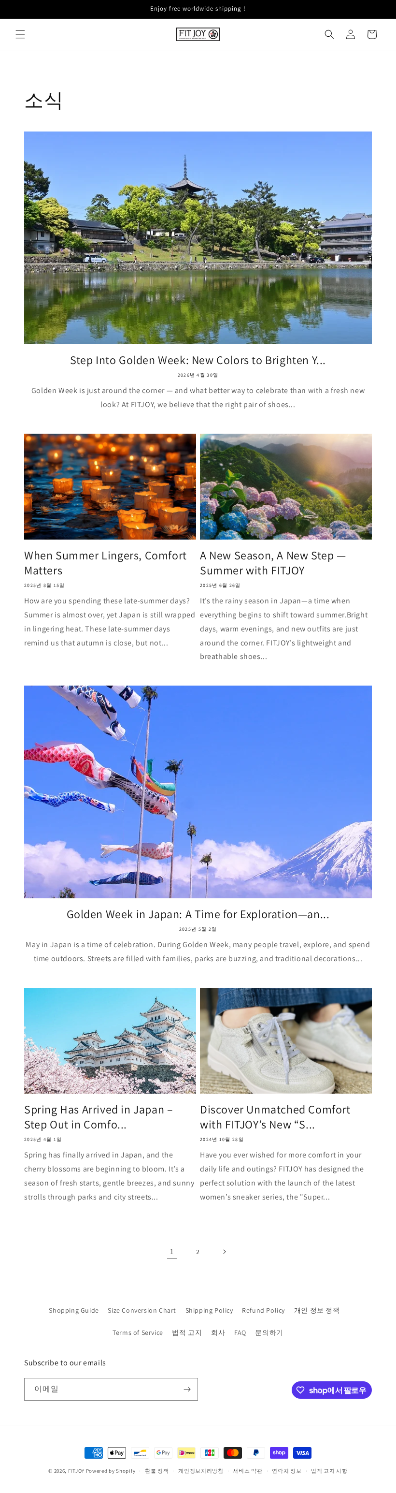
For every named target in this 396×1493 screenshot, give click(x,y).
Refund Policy (263, 1310)
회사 (218, 1332)
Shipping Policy (209, 1310)
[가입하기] (187, 1389)
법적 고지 (187, 1332)
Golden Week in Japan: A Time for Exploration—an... (198, 914)
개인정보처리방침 (201, 1470)
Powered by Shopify (111, 1470)
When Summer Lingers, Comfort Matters (105, 563)
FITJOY (76, 1470)
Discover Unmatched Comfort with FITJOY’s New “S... (275, 1117)
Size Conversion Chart (142, 1310)
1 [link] (172, 1251)
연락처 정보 (286, 1470)
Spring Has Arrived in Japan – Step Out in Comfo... (98, 1117)
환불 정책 (157, 1470)
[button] (20, 34)
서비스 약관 (247, 1470)
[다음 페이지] (224, 1251)
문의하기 (269, 1332)
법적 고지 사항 (329, 1470)
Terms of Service (138, 1332)
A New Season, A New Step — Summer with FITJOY (273, 563)
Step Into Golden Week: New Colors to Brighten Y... (198, 359)
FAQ (240, 1332)
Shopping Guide (74, 1310)
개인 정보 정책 (317, 1310)
